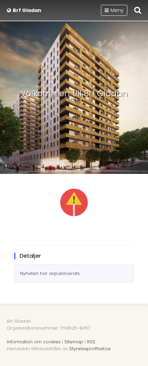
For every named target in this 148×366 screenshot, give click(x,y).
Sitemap (73, 342)
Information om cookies (34, 342)
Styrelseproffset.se (90, 348)
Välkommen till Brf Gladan (74, 93)
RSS (91, 342)
